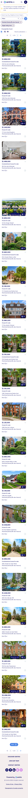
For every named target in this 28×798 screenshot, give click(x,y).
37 (24, 157)
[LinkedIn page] (14, 770)
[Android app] (21, 770)
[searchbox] (13, 15)
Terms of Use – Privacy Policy (14, 784)
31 (24, 487)
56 (24, 691)
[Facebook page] (10, 770)
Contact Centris (14, 765)
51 (24, 214)
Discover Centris (14, 756)
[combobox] (14, 15)
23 (24, 418)
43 (24, 657)
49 (24, 55)
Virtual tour (14, 214)
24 (24, 623)
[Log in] (25, 2)
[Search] (21, 2)
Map (4, 31)
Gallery (1, 31)
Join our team (14, 761)
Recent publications (20, 32)
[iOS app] (17, 770)
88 (24, 248)
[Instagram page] (6, 770)
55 (24, 123)
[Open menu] (1, 2)
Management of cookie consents (14, 788)
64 (24, 350)
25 (24, 316)
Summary (8, 31)
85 (24, 89)
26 (24, 282)
